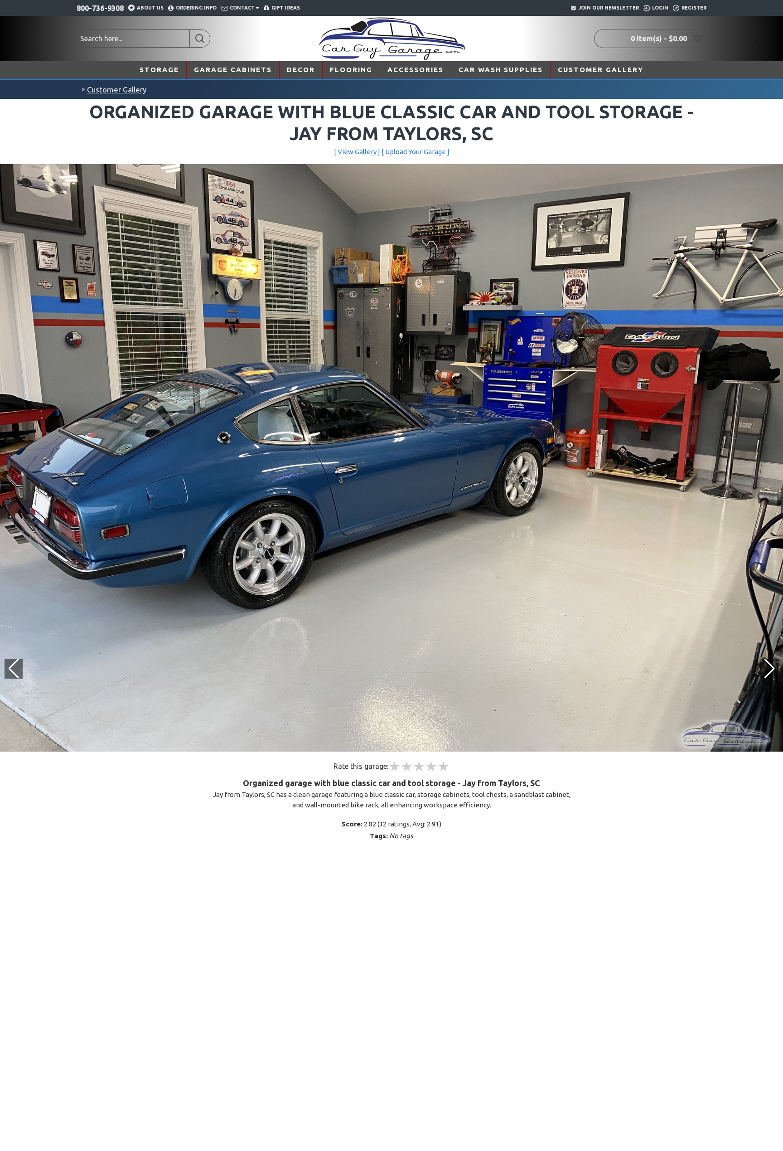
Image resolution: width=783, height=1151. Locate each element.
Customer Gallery (116, 89)
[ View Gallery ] (357, 151)
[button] (769, 669)
